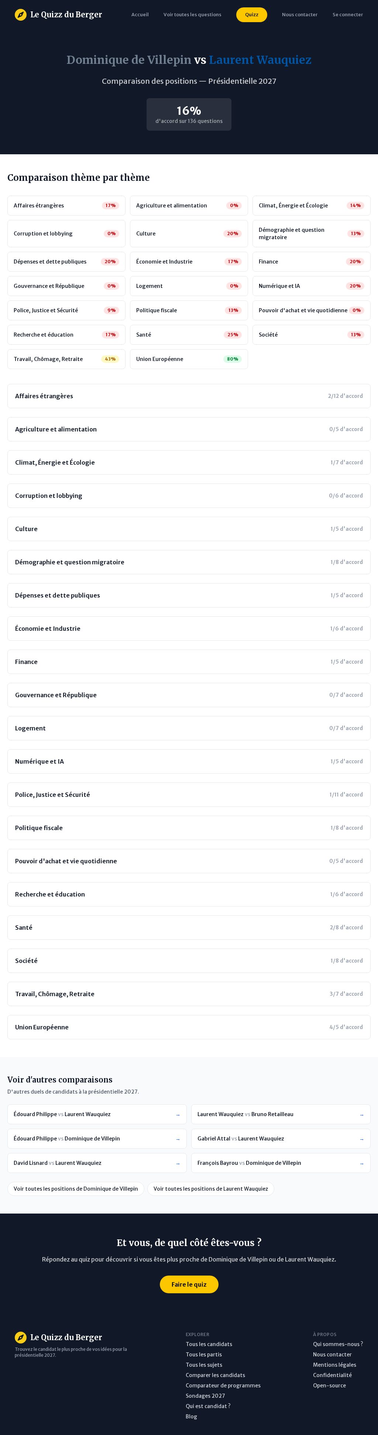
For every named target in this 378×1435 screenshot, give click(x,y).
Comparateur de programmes (223, 1385)
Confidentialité (332, 1375)
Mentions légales (334, 1365)
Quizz (251, 14)
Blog (191, 1416)
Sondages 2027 (205, 1396)
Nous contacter (332, 1354)
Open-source (329, 1385)
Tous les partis (204, 1354)
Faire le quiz (189, 1284)
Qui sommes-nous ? (338, 1344)
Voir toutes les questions (192, 14)
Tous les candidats (209, 1344)
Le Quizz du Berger (66, 14)
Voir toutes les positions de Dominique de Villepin (76, 1188)
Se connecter (348, 14)
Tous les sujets (204, 1365)
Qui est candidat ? (208, 1406)
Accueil (140, 14)
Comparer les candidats (215, 1375)
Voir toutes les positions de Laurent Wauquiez (211, 1188)
